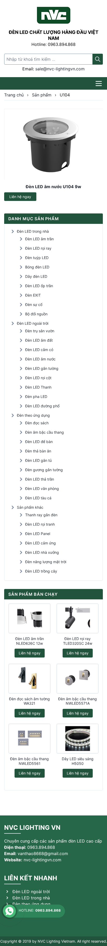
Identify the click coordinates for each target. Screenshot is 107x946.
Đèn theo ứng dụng (33, 415)
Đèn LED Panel (37, 533)
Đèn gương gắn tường (44, 470)
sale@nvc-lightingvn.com (60, 68)
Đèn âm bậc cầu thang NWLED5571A (77, 701)
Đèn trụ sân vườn (39, 331)
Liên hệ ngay (20, 196)
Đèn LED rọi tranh (40, 524)
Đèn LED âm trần (39, 239)
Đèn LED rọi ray (38, 248)
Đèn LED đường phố (42, 406)
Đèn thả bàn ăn (38, 451)
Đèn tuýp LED (37, 257)
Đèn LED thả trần (39, 479)
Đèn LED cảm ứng (40, 543)
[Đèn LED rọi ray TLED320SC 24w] (77, 618)
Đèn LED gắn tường (41, 368)
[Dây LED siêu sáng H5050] (77, 738)
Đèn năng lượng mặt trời (45, 562)
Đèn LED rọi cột (38, 378)
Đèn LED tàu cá (38, 498)
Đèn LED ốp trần (39, 286)
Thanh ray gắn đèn (41, 515)
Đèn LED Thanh (38, 387)
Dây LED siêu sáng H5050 (77, 761)
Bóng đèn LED (37, 267)
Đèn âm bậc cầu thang (44, 432)
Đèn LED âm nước (40, 359)
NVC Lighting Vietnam (56, 941)
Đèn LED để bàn (39, 441)
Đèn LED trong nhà (33, 231)
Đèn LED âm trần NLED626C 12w (29, 641)
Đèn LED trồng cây (41, 571)
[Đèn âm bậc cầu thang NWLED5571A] (77, 678)
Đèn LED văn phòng (42, 488)
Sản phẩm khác (30, 507)
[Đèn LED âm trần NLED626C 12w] (29, 618)
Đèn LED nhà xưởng (42, 552)
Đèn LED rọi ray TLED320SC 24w (77, 641)
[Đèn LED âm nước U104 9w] (53, 144)
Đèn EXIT (33, 295)
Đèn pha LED (36, 396)
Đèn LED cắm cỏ (39, 349)
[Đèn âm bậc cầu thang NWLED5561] (29, 738)
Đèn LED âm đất (39, 340)
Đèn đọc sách (37, 423)
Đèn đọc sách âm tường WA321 (29, 701)
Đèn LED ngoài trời (32, 323)
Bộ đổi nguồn (36, 314)
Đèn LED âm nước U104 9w (53, 186)
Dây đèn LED (36, 276)
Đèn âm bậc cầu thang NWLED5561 (29, 761)
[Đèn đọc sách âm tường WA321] (29, 678)
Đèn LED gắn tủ (38, 460)
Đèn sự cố (33, 304)
